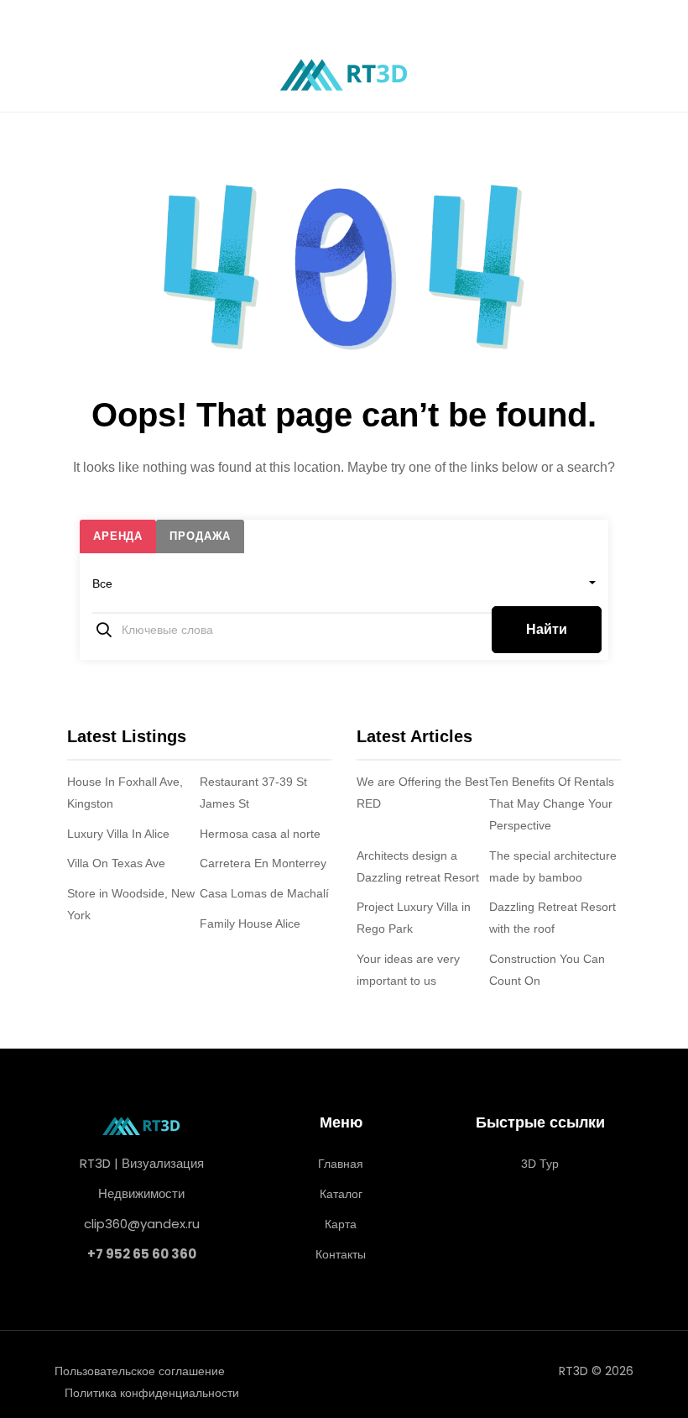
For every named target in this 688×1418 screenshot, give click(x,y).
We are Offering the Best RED (422, 792)
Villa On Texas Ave (116, 863)
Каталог (341, 1194)
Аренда (118, 536)
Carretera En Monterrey (263, 863)
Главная (340, 1163)
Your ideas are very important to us (408, 969)
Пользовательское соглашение (140, 1371)
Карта (341, 1224)
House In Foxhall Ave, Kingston (125, 792)
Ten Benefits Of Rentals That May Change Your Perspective (551, 803)
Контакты (340, 1254)
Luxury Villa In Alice (118, 833)
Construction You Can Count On (547, 969)
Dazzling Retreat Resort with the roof (552, 917)
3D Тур (540, 1163)
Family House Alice (250, 923)
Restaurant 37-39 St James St (253, 792)
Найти (546, 629)
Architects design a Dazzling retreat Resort (418, 866)
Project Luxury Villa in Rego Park (414, 917)
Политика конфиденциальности (152, 1393)
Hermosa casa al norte (260, 833)
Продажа (200, 536)
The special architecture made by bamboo (553, 866)
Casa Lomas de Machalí (264, 893)
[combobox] (344, 583)
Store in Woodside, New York (131, 904)
